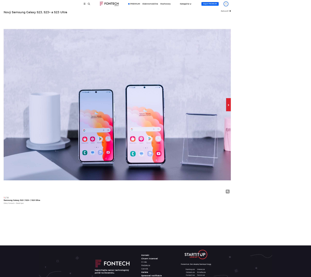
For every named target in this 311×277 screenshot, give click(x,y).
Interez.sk (201, 269)
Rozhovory (165, 4)
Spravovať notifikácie (151, 276)
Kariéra (144, 272)
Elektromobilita (150, 4)
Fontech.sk (190, 275)
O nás (144, 262)
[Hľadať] (88, 4)
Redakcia (145, 265)
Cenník (144, 269)
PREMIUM (135, 4)
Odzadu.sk (190, 272)
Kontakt (145, 255)
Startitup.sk (190, 269)
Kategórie (184, 4)
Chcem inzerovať (149, 259)
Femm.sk (201, 275)
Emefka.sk (201, 272)
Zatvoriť (226, 11)
